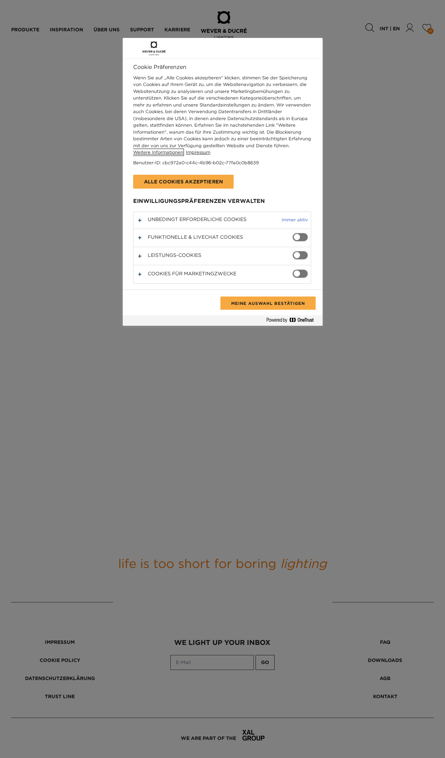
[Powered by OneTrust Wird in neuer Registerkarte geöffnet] (292, 321)
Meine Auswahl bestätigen (268, 303)
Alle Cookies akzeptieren (183, 182)
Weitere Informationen (158, 152)
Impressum (198, 152)
